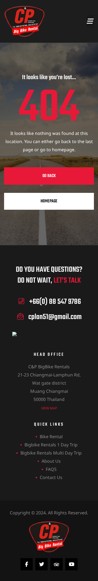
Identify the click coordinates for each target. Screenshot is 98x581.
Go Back (49, 176)
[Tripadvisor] (56, 564)
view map (49, 408)
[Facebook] (26, 564)
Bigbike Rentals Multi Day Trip (51, 453)
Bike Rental (51, 437)
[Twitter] (41, 564)
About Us (51, 461)
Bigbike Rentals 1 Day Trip (51, 445)
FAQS (51, 469)
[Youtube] (71, 564)
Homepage (49, 201)
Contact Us (51, 477)
